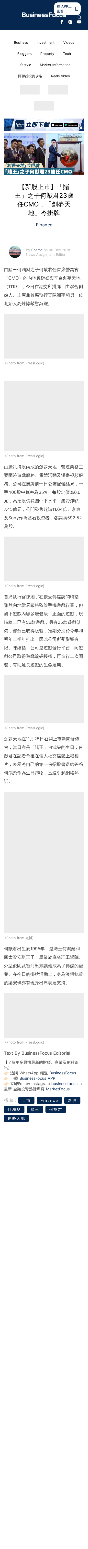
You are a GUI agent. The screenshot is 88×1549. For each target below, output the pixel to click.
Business (21, 42)
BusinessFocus (62, 1072)
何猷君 (55, 1109)
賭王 (35, 1109)
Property (47, 53)
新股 (72, 1100)
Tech (67, 53)
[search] (79, 17)
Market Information (55, 65)
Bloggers (24, 53)
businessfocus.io (66, 1083)
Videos (68, 42)
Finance (44, 224)
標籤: (10, 1100)
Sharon (37, 250)
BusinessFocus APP (37, 1078)
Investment (46, 42)
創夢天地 (16, 1118)
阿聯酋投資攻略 (30, 76)
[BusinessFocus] (44, 15)
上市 (26, 1100)
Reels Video (60, 76)
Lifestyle (24, 65)
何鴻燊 (14, 1109)
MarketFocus (58, 1089)
